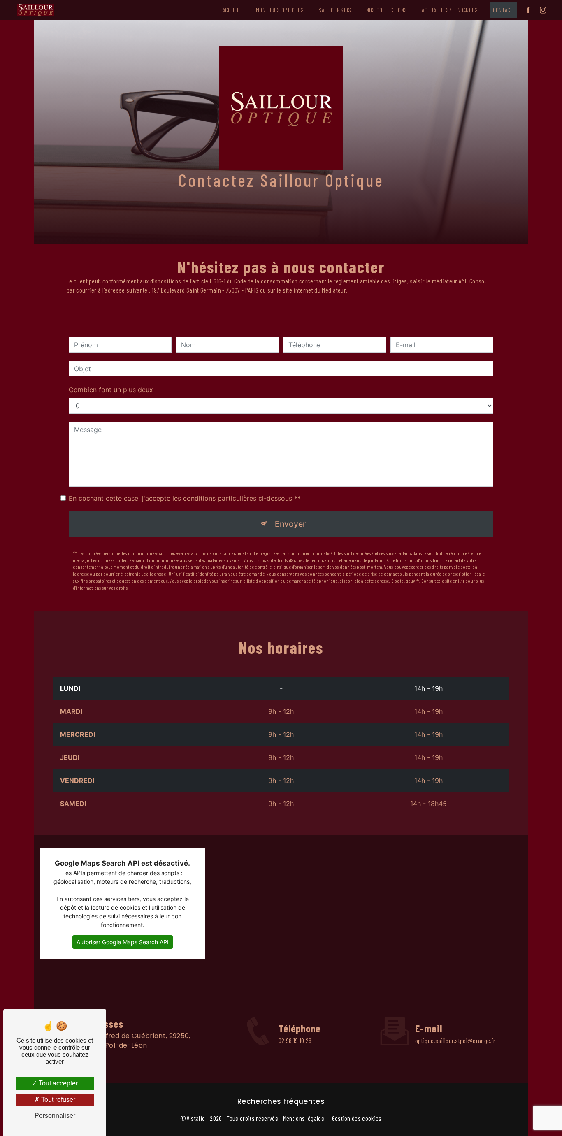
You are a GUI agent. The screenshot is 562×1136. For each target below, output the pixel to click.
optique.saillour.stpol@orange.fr (455, 1040)
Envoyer (290, 524)
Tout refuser (57, 1099)
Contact (503, 10)
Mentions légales (303, 1118)
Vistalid (195, 1118)
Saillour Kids (334, 10)
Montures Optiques (280, 10)
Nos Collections (386, 10)
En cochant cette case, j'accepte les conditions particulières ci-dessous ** (185, 498)
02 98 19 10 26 (295, 1040)
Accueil (232, 10)
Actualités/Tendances (450, 10)
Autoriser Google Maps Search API (123, 942)
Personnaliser (55, 1115)
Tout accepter (57, 1083)
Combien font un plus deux (111, 390)
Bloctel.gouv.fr (405, 580)
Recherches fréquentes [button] (281, 1101)
